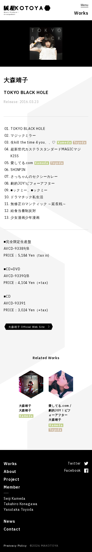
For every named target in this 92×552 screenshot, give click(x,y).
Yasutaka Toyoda (19, 509)
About (10, 471)
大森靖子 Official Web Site (26, 327)
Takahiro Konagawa (21, 504)
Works (10, 463)
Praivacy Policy (15, 545)
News (9, 521)
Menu (84, 5)
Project (11, 479)
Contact (12, 529)
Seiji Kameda (15, 498)
